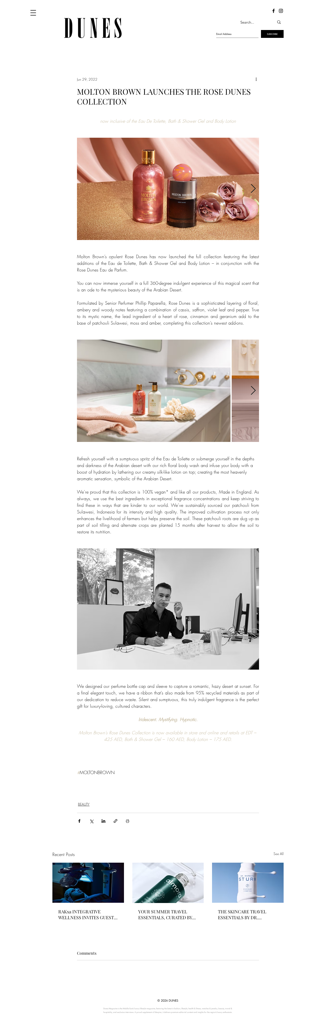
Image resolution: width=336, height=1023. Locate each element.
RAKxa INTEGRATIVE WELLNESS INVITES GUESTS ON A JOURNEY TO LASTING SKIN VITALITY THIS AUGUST (87, 914)
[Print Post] (127, 821)
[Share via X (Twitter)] (91, 821)
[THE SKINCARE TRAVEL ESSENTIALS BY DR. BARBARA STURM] (248, 883)
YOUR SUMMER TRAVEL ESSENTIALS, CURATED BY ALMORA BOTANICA (165, 914)
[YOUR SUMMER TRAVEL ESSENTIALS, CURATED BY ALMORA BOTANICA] (168, 883)
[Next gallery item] (253, 189)
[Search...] (279, 22)
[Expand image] (168, 189)
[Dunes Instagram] (281, 11)
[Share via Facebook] (79, 821)
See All (279, 853)
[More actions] (256, 79)
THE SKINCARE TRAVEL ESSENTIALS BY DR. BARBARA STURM (242, 914)
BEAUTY (84, 804)
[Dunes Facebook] (273, 11)
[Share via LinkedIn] (103, 821)
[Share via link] (115, 821)
